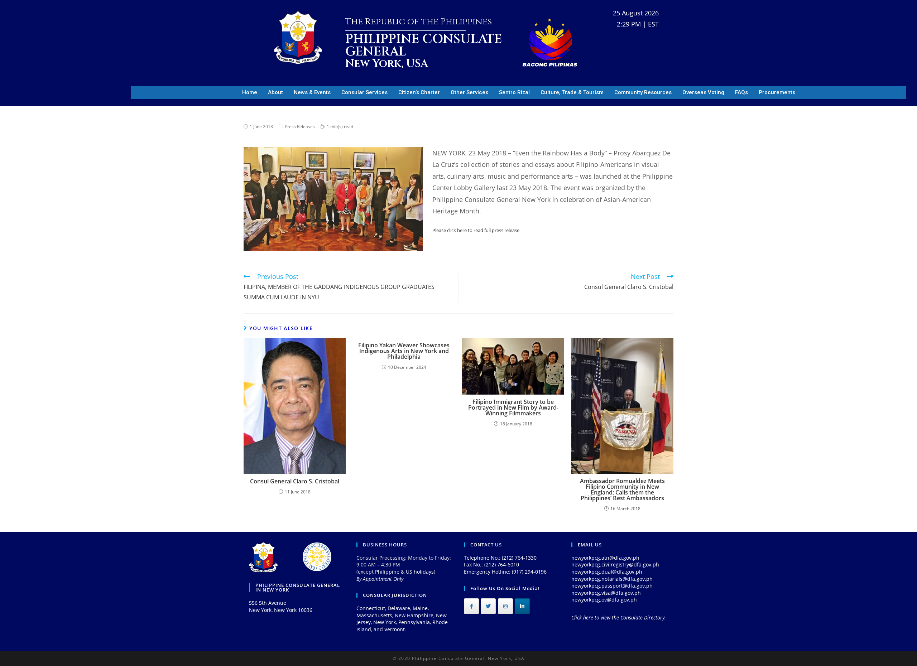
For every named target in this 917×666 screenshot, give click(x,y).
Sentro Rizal (514, 92)
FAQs (741, 92)
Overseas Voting (703, 92)
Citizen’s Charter (419, 92)
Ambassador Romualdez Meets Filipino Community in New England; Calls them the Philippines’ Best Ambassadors (622, 489)
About (275, 92)
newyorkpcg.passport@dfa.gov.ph (612, 585)
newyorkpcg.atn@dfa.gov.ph (605, 557)
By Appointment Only (379, 578)
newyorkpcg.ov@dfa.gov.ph (604, 599)
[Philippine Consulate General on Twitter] (488, 606)
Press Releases (300, 127)
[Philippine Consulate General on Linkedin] (522, 606)
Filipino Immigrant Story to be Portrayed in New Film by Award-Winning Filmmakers (513, 407)
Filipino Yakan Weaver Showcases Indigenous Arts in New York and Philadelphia (404, 350)
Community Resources (643, 92)
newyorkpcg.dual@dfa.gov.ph (606, 571)
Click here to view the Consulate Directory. (618, 617)
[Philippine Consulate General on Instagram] (505, 606)
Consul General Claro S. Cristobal (294, 481)
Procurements (777, 92)
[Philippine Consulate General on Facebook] (471, 606)
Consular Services (364, 92)
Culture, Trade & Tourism (572, 92)
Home (249, 92)
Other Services (469, 92)
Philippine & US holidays (404, 571)
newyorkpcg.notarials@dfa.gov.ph (612, 578)
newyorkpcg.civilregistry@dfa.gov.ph (615, 564)
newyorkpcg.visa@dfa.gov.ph (606, 592)
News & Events (312, 92)
